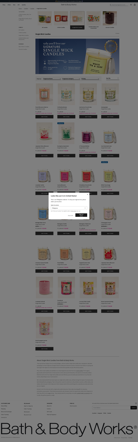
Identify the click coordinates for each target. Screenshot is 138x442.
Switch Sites (81, 215)
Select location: (55, 205)
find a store (73, 211)
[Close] (87, 194)
